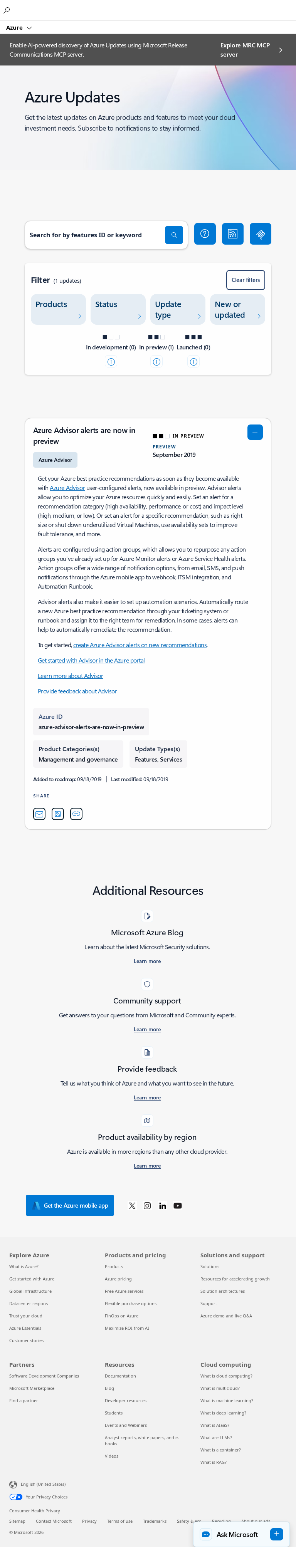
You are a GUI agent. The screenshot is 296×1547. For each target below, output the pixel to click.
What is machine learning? (226, 1400)
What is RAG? (213, 1462)
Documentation (120, 1376)
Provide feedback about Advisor (77, 691)
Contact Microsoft (54, 1521)
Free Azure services (124, 1291)
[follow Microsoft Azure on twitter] (132, 1205)
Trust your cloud (25, 1316)
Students (114, 1413)
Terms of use (120, 1521)
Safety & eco (189, 1521)
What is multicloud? (220, 1388)
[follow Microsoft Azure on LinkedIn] (162, 1205)
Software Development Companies (44, 1376)
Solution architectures (222, 1291)
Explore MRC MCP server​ (244, 49)
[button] (205, 234)
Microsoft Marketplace (31, 1388)
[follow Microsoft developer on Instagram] (147, 1205)
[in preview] (156, 361)
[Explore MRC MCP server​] (260, 234)
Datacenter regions (28, 1303)
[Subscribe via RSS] (233, 234)
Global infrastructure (30, 1291)
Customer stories (26, 1340)
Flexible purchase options (130, 1303)
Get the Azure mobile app (76, 1205)
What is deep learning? (223, 1413)
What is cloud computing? (226, 1376)
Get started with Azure (31, 1279)
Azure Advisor (67, 487)
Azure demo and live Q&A (226, 1316)
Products (114, 1266)
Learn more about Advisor (70, 675)
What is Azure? (24, 1266)
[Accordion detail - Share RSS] (58, 814)
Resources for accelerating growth (235, 1279)
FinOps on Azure (121, 1316)
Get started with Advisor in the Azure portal (91, 660)
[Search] (174, 235)
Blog (109, 1388)
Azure (15, 27)
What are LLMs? (216, 1437)
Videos (111, 1456)
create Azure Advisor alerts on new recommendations (140, 645)
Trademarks (154, 1521)
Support (208, 1303)
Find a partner (23, 1400)
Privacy (89, 1521)
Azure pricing (118, 1279)
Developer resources (125, 1400)
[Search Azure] (7, 10)
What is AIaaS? (214, 1425)
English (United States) (43, 1484)
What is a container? (220, 1450)
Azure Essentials (25, 1328)
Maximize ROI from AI (127, 1328)
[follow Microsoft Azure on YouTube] (177, 1205)
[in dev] (111, 361)
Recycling (221, 1521)
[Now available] (193, 361)
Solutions (209, 1266)
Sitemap (17, 1521)
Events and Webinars (126, 1425)
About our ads (255, 1521)
